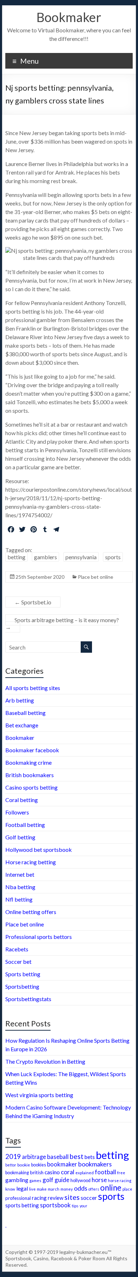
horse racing (119, 1180)
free (121, 1172)
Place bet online (95, 577)
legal (22, 1188)
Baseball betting (25, 712)
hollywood (80, 1180)
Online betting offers (30, 911)
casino (52, 1172)
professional (18, 1198)
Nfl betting (19, 899)
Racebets (16, 949)
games (35, 1180)
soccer (89, 1197)
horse (99, 1180)
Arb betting (19, 700)
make (42, 1188)
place (127, 1189)
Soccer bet (18, 961)
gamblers (45, 557)
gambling (16, 1179)
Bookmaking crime (28, 762)
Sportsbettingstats (28, 998)
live (32, 1189)
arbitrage (34, 1156)
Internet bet (19, 874)
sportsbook (55, 1205)
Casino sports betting (31, 787)
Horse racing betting (30, 862)
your (83, 1205)
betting (16, 557)
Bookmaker (68, 17)
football (105, 1172)
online (110, 1187)
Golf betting (20, 837)
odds (80, 1188)
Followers (17, 812)
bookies (38, 1165)
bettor (10, 1165)
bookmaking (17, 1172)
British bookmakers (29, 774)
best (77, 1156)
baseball (58, 1156)
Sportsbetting (22, 986)
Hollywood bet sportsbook (38, 849)
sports (113, 557)
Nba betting (20, 886)
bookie (23, 1164)
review (55, 1198)
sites (72, 1197)
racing (39, 1198)
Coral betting (21, 799)
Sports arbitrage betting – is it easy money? (62, 623)
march (53, 1189)
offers (93, 1189)
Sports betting (22, 974)
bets (90, 1157)
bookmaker (62, 1164)
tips (75, 1205)
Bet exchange (21, 725)
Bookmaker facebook (32, 750)
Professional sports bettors (38, 936)
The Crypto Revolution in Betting (45, 1061)
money (67, 1189)
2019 (13, 1156)
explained (84, 1172)
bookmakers (95, 1164)
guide (61, 1180)
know (10, 1189)
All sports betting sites (32, 687)
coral (67, 1172)
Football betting (25, 824)
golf (47, 1180)
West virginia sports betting (39, 1094)
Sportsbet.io (33, 602)
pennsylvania (81, 557)
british (37, 1172)
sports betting (22, 1205)
